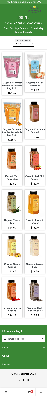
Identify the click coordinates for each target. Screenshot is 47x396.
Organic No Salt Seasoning (34, 84)
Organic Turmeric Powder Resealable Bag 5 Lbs (12, 132)
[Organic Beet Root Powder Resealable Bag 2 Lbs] (12, 66)
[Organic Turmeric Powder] (35, 203)
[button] (29, 392)
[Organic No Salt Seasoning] (35, 66)
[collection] (18, 392)
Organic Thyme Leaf (12, 221)
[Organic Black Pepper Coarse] (35, 291)
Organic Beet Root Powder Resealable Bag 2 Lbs (12, 85)
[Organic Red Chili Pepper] (35, 159)
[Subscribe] (42, 338)
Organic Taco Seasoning (12, 177)
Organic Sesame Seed (35, 265)
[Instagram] (28, 380)
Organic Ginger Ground (12, 265)
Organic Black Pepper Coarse (35, 309)
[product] (6, 392)
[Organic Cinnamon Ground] (35, 113)
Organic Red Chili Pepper (34, 177)
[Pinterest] (19, 380)
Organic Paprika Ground (12, 309)
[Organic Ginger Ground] (12, 247)
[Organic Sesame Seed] (35, 247)
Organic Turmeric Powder (34, 221)
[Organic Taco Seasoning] (12, 159)
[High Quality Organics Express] (34, 9)
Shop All (18, 43)
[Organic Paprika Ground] (12, 291)
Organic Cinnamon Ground (35, 131)
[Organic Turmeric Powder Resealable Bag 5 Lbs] (12, 113)
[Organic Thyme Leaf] (12, 203)
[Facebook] (23, 380)
